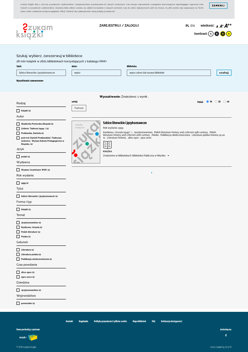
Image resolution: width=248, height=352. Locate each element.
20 (219, 101)
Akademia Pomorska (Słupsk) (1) (37, 124)
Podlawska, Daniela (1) (32, 133)
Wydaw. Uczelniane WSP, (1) (35, 170)
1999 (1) (24, 183)
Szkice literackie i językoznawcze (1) (39, 196)
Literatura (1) (27, 250)
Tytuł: (19, 66)
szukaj (224, 72)
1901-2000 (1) (27, 277)
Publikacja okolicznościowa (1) (36, 259)
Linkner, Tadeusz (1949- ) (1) (35, 128)
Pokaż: (200, 102)
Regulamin (83, 321)
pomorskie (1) (28, 303)
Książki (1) (26, 110)
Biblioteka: (132, 66)
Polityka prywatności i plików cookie (110, 321)
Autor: (74, 66)
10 (211, 101)
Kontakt (69, 321)
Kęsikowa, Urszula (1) (31, 227)
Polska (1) (25, 236)
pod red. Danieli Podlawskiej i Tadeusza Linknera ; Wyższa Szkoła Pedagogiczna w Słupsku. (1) (42, 141)
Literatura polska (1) (31, 254)
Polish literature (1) (30, 232)
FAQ (153, 321)
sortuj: (75, 101)
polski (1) (25, 156)
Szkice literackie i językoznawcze (125, 123)
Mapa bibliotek (139, 321)
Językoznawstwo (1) (31, 222)
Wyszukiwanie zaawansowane (29, 80)
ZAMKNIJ (218, 5)
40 (228, 101)
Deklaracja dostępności (171, 321)
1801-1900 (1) (27, 272)
